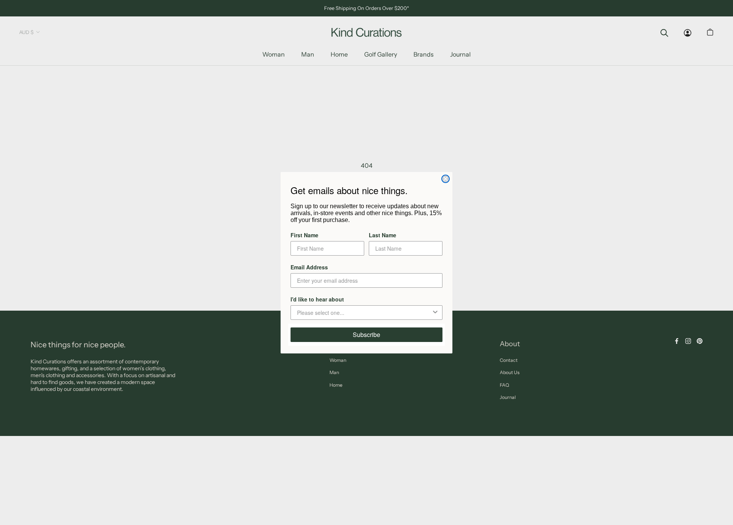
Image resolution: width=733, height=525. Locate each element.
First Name (304, 235)
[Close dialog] (445, 179)
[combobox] (364, 312)
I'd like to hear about (317, 299)
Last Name (382, 235)
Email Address (309, 267)
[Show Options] (435, 312)
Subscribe (366, 334)
